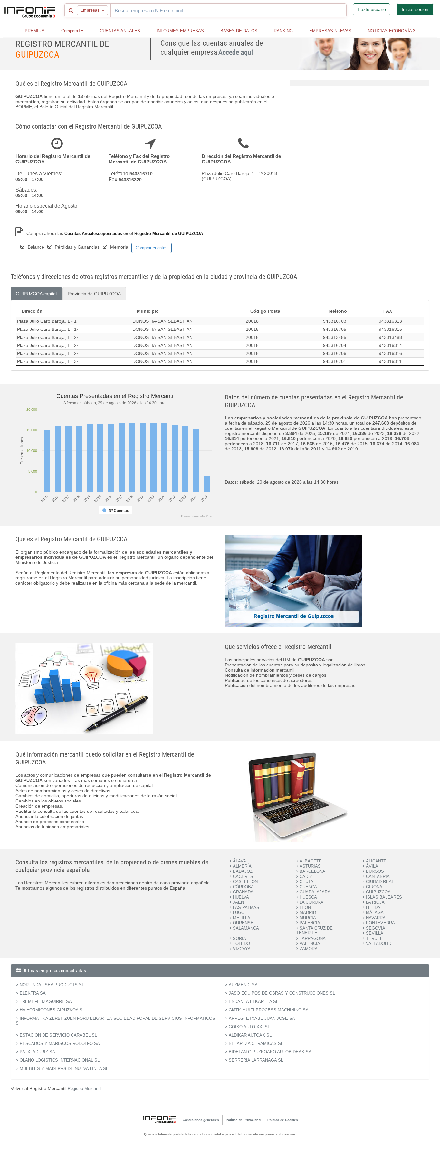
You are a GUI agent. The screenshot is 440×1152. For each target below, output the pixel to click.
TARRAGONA (313, 938)
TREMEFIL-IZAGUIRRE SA (46, 1001)
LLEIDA (373, 907)
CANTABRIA (378, 876)
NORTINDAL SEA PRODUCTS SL (52, 984)
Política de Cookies (282, 1120)
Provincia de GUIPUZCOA (94, 293)
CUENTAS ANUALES (120, 30)
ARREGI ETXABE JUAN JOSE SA (262, 1018)
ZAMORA (309, 948)
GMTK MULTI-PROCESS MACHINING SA (269, 1010)
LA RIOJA (375, 902)
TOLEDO (241, 943)
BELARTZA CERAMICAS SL (256, 1043)
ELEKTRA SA (33, 993)
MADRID (308, 912)
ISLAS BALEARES (384, 897)
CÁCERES (243, 876)
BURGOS (375, 871)
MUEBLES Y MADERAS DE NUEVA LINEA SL (64, 1068)
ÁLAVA (239, 861)
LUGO (238, 912)
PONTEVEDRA (380, 923)
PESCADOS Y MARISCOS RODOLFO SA (60, 1043)
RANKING (283, 30)
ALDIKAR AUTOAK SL (250, 1035)
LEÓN (305, 907)
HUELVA (241, 897)
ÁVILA (372, 866)
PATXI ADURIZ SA (37, 1051)
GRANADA (243, 892)
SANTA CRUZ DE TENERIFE (314, 930)
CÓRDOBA (243, 886)
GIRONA (374, 886)
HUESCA (308, 897)
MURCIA (308, 917)
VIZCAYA (242, 948)
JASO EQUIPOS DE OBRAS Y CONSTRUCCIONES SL (282, 993)
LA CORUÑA (311, 902)
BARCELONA (312, 871)
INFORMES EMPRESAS (180, 30)
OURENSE (243, 923)
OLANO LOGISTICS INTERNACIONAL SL (60, 1060)
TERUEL (374, 938)
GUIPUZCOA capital (36, 293)
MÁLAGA (375, 912)
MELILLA (241, 917)
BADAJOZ (243, 871)
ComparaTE (72, 30)
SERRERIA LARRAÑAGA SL (256, 1060)
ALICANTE (376, 861)
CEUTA (306, 881)
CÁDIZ (306, 876)
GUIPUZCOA (378, 892)
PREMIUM (35, 30)
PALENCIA (310, 923)
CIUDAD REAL (380, 881)
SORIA (239, 938)
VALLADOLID (378, 943)
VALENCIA (310, 943)
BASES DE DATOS (238, 30)
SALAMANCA (246, 928)
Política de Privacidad (243, 1120)
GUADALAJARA (315, 892)
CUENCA (308, 886)
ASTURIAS (310, 866)
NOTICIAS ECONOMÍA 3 (391, 30)
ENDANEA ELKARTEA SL (253, 1001)
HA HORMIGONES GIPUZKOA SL (52, 1010)
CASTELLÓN (245, 881)
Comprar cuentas (151, 247)
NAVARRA (376, 917)
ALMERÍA (242, 866)
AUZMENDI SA (243, 984)
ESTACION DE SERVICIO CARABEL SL (58, 1035)
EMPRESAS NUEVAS (330, 30)
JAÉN (238, 902)
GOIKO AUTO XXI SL (249, 1026)
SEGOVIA (375, 928)
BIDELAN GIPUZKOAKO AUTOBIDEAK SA (270, 1051)
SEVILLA (374, 933)
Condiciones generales (201, 1120)
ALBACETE (311, 861)
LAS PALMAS (246, 907)
